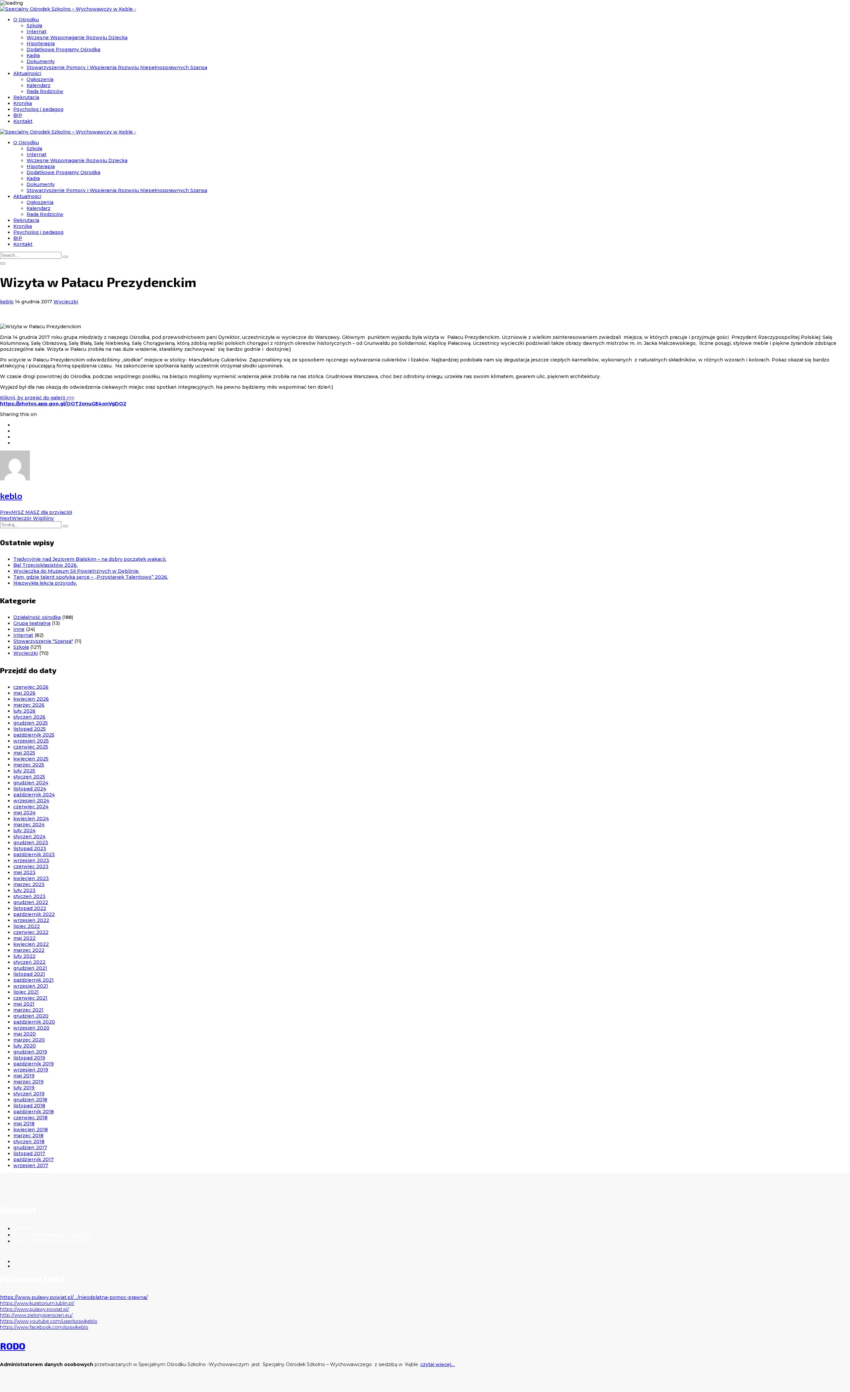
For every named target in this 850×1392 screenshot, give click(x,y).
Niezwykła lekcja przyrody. (45, 583)
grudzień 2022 (30, 902)
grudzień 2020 (30, 1016)
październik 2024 (34, 795)
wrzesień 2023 (31, 860)
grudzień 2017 (30, 1147)
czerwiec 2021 (30, 998)
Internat (36, 32)
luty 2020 (24, 1046)
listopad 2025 (29, 729)
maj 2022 (24, 938)
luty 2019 (24, 1088)
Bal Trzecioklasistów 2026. (45, 565)
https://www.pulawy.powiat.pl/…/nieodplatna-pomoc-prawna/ (74, 1297)
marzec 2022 (28, 950)
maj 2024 (24, 813)
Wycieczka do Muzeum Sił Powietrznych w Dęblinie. (76, 571)
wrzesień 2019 (30, 1070)
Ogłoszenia (40, 79)
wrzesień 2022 (31, 920)
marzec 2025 (28, 765)
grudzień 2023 (30, 842)
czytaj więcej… (437, 1364)
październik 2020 (34, 1022)
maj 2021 (24, 1004)
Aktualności (27, 73)
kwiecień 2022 (31, 944)
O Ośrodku (26, 20)
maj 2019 (24, 1076)
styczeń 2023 (29, 896)
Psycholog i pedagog (38, 109)
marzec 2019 (28, 1082)
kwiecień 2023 (31, 878)
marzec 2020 (29, 1040)
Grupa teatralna (31, 623)
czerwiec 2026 (30, 687)
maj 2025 (24, 753)
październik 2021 (33, 980)
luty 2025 (24, 771)
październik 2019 (33, 1064)
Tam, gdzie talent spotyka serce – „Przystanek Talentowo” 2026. (90, 577)
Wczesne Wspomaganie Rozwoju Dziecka (77, 38)
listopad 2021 (29, 974)
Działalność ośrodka (37, 617)
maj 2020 (24, 1034)
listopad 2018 (29, 1106)
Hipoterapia (41, 44)
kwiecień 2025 (30, 759)
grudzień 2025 (30, 723)
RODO (12, 1345)
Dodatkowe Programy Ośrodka (63, 49)
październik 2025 (33, 735)
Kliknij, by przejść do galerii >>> (37, 398)
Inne (19, 629)
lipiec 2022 (26, 926)
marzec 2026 (28, 705)
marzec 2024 (28, 825)
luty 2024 (24, 831)
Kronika (22, 103)
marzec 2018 (28, 1136)
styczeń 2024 (29, 837)
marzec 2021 (28, 1010)
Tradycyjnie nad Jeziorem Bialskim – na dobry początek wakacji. (89, 559)
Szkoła (34, 26)
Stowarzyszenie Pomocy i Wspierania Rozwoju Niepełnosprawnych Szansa (117, 67)
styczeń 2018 (28, 1141)
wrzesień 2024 (31, 801)
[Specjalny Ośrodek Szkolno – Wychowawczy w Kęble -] (68, 9)
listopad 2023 (29, 848)
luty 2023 (24, 890)
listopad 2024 (29, 789)
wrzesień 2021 (30, 986)
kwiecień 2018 (30, 1130)
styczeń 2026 (29, 717)
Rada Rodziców (45, 91)
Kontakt (23, 121)
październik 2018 (33, 1112)
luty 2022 (24, 956)
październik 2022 (34, 914)
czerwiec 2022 (30, 932)
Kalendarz (38, 85)
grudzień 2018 (30, 1100)
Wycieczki (65, 302)
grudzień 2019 (30, 1052)
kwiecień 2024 (31, 819)
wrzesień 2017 (30, 1165)
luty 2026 (24, 711)
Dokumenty (41, 61)
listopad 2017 (29, 1153)
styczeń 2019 (28, 1094)
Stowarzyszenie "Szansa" (43, 641)
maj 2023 (24, 872)
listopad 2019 (29, 1058)
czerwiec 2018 (30, 1118)
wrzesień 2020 (31, 1028)
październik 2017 (33, 1159)
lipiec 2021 (26, 992)
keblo (7, 302)
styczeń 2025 (29, 777)
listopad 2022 (29, 908)
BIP (17, 115)
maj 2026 (24, 693)
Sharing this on (18, 414)
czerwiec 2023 (30, 866)
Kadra (33, 55)
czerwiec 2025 (30, 747)
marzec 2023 (28, 884)
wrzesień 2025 (31, 741)
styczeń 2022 (29, 962)
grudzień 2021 (30, 968)
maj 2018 (24, 1124)
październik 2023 (34, 854)
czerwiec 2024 (30, 807)
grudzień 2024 (30, 783)
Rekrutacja (26, 97)
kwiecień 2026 (31, 699)
